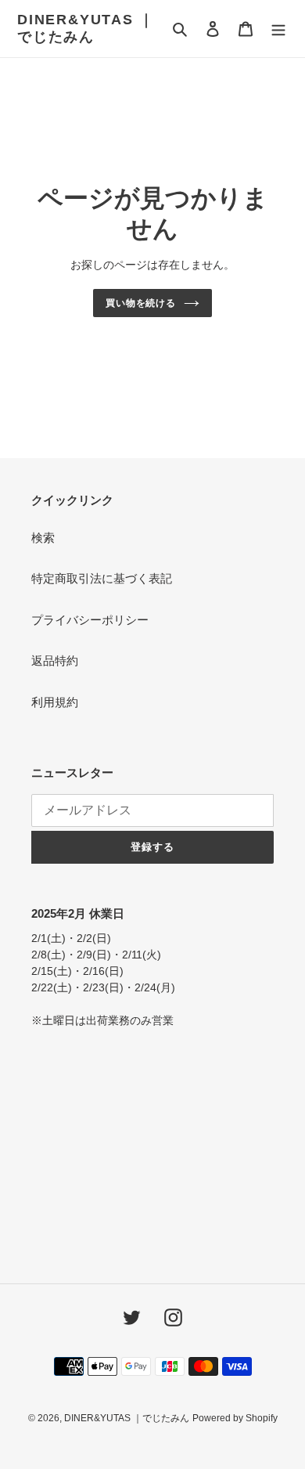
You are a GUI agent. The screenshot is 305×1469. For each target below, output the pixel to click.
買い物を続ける (141, 303)
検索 (43, 537)
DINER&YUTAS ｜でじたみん (85, 28)
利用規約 (54, 702)
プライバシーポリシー (90, 619)
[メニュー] (278, 28)
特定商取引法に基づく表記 (101, 578)
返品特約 (54, 660)
